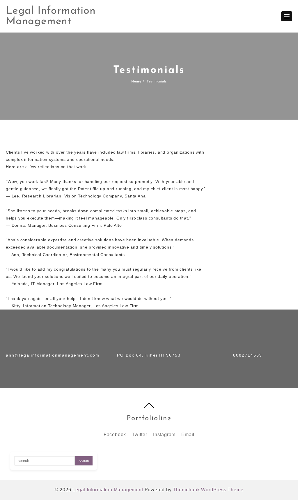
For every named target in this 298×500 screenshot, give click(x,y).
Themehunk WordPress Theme (208, 489)
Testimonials (149, 70)
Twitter (139, 434)
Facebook (115, 434)
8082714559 (247, 355)
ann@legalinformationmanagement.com (53, 355)
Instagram (164, 434)
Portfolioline (149, 418)
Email (187, 434)
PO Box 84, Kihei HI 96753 (149, 355)
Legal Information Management (51, 16)
